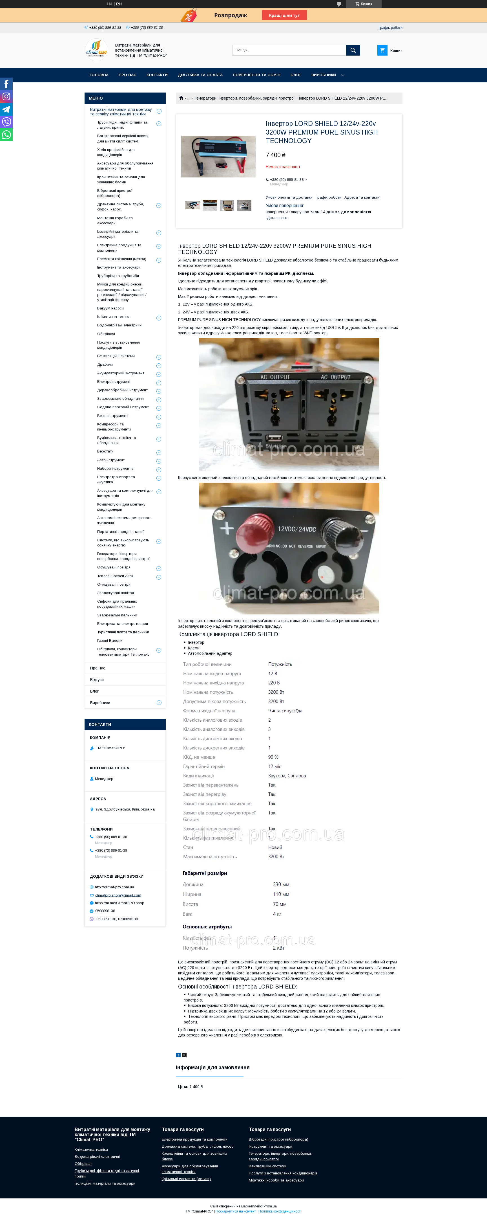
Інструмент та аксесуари (119, 267)
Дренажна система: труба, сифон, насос (197, 1146)
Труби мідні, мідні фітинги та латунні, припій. (122, 124)
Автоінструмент (111, 460)
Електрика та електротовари (122, 623)
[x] (184, 1056)
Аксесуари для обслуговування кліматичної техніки (125, 165)
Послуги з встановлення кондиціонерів (118, 345)
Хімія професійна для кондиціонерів (116, 152)
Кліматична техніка (113, 317)
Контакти (157, 75)
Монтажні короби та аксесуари (115, 220)
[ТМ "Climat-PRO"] (97, 60)
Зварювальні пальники (117, 615)
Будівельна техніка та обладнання (116, 440)
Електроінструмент (113, 381)
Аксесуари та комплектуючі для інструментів (125, 493)
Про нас (127, 75)
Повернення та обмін (256, 75)
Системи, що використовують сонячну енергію (123, 542)
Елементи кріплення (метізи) (121, 259)
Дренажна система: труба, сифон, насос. (120, 206)
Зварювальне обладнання (120, 398)
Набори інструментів (115, 468)
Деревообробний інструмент (122, 390)
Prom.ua (270, 1206)
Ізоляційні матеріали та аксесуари (117, 234)
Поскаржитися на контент (236, 1211)
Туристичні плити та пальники (123, 632)
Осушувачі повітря (113, 567)
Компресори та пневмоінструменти (114, 426)
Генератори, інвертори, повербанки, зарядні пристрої (245, 98)
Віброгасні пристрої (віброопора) (114, 193)
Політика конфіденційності (279, 1211)
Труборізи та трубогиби (118, 276)
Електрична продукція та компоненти (119, 247)
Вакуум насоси (110, 308)
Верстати (105, 451)
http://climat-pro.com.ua (114, 887)
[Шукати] (353, 50)
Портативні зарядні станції (121, 532)
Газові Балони (109, 640)
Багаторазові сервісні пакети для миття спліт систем (123, 138)
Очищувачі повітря (113, 584)
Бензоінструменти (113, 416)
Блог (296, 75)
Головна (99, 75)
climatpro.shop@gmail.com (118, 895)
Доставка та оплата (200, 75)
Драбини (105, 364)
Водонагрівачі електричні (119, 325)
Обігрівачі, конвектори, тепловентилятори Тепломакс (123, 651)
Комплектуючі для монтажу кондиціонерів (121, 506)
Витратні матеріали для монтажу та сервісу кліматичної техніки (121, 111)
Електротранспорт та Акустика (116, 479)
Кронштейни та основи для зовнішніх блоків (121, 179)
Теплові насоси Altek (115, 576)
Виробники (323, 75)
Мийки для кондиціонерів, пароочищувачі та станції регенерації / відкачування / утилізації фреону (122, 292)
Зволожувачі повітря (115, 593)
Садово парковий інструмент (123, 407)
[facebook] (178, 1056)
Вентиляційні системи (116, 356)
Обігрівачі (106, 334)
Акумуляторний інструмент (120, 373)
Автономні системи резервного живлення (124, 520)
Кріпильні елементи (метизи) (186, 1179)
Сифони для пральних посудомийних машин (117, 604)
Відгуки (97, 679)
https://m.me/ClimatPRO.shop (119, 903)
